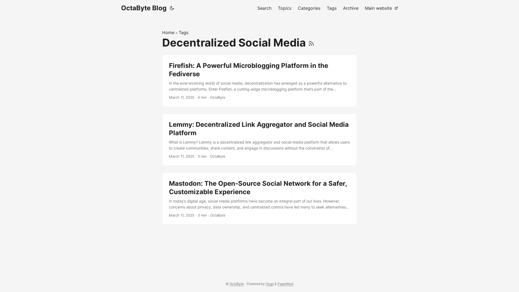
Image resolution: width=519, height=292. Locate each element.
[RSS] (311, 42)
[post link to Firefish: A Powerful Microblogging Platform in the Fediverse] (259, 81)
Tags (183, 32)
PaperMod (285, 284)
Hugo (270, 284)
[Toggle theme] (172, 8)
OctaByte (236, 284)
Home (168, 32)
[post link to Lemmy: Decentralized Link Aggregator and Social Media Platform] (259, 140)
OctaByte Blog (144, 8)
